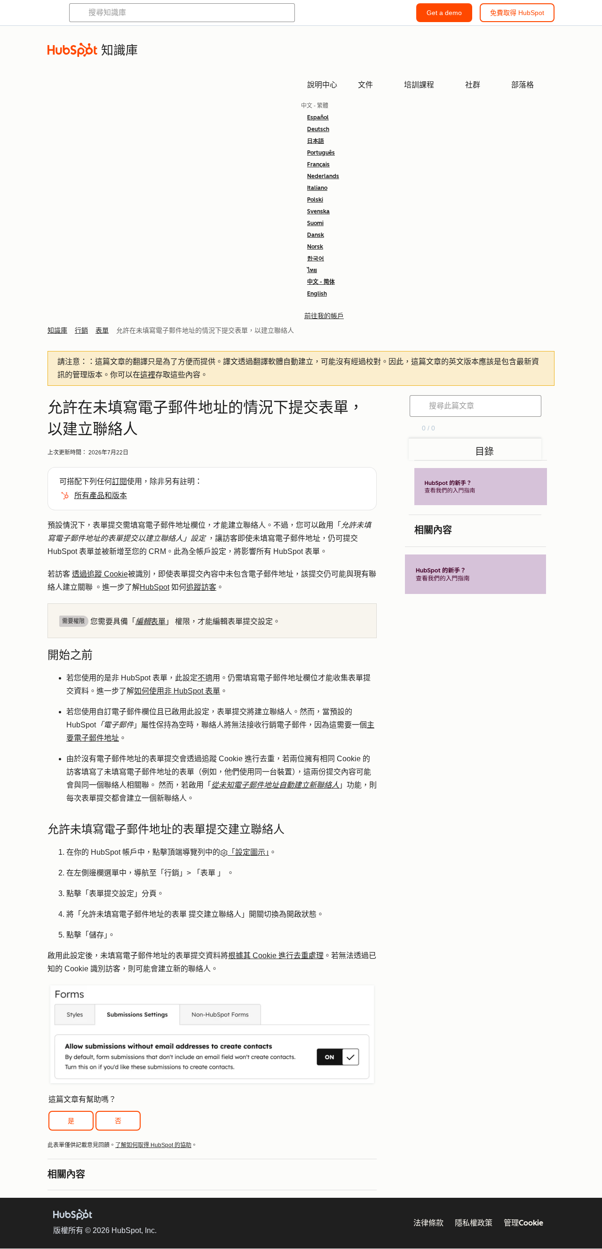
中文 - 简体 (321, 282)
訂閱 (119, 481)
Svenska (318, 211)
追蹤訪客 (201, 587)
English (317, 293)
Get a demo (444, 12)
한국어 (315, 258)
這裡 (147, 375)
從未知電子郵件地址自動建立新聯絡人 (275, 785)
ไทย (312, 270)
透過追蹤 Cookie (100, 574)
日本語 (315, 141)
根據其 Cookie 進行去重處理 (276, 956)
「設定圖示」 (248, 852)
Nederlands (323, 176)
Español (318, 117)
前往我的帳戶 (324, 316)
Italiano (317, 188)
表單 (150, 621)
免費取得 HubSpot (517, 12)
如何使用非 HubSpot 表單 (177, 691)
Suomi (315, 223)
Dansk (315, 235)
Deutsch (318, 129)
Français (318, 164)
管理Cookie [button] (523, 1222)
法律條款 (428, 1222)
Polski (315, 199)
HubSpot (154, 587)
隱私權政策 (473, 1222)
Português (321, 152)
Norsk (315, 246)
